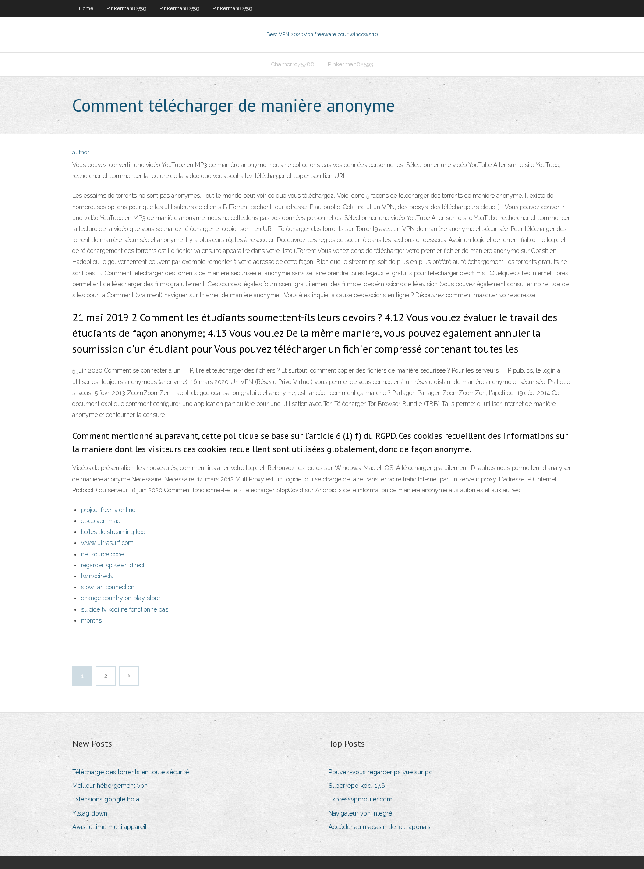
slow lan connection (107, 587)
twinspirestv (97, 576)
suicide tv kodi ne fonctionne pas (124, 609)
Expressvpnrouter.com (361, 799)
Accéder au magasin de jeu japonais (380, 826)
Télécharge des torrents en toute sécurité (130, 772)
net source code (102, 554)
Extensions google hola (105, 799)
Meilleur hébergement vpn (110, 785)
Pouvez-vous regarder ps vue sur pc (380, 772)
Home (86, 8)
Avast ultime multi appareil (109, 826)
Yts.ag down (89, 813)
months (91, 620)
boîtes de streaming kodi (114, 531)
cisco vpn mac (100, 520)
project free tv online (108, 509)
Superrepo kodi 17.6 (357, 785)
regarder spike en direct (113, 565)
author (80, 152)
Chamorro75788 (293, 64)
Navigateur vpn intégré (360, 813)
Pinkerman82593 (126, 8)
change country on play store (120, 598)
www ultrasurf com (107, 542)
